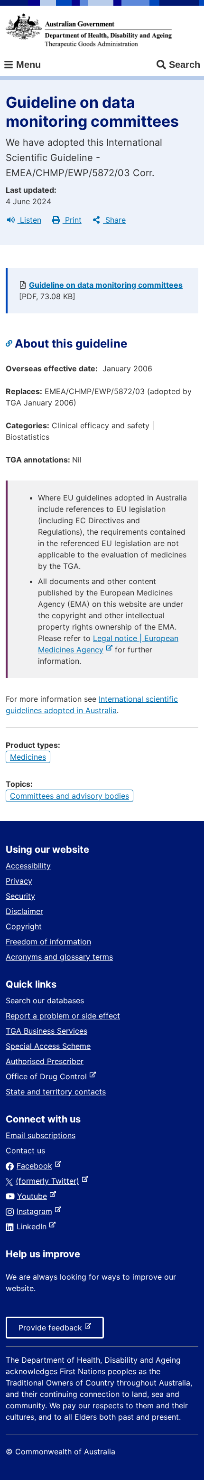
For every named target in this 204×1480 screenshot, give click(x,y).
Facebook (36, 1165)
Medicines (28, 757)
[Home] (89, 30)
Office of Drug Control (48, 1076)
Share (114, 220)
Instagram (36, 1211)
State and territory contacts (56, 1091)
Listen (29, 220)
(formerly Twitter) (49, 1181)
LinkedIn (33, 1226)
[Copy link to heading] (10, 343)
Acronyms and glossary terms (59, 957)
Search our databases (45, 1000)
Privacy (19, 881)
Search (184, 64)
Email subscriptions (40, 1135)
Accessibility (28, 865)
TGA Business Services (46, 1031)
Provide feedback (52, 1330)
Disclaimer (24, 911)
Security (20, 896)
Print (72, 220)
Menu (27, 64)
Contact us (25, 1150)
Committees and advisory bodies (69, 796)
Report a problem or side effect (63, 1015)
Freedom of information (48, 941)
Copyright (24, 926)
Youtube (34, 1196)
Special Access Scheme (48, 1046)
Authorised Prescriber (44, 1061)
